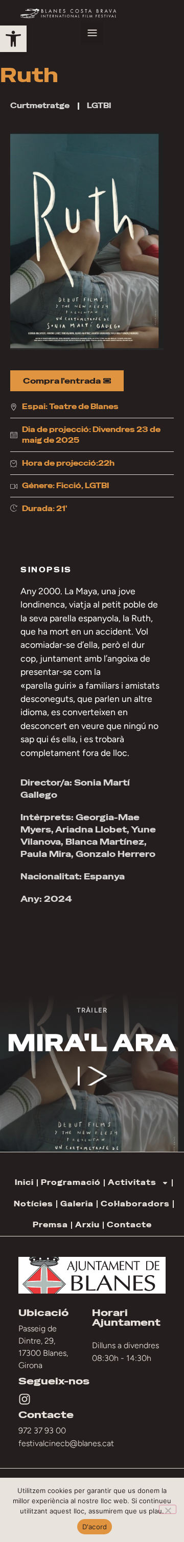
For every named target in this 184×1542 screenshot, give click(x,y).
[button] (92, 33)
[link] (13, 39)
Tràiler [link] (92, 1010)
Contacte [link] (129, 1224)
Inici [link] (24, 1182)
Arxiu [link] (87, 1224)
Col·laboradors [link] (135, 1203)
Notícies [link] (33, 1203)
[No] (167, 1509)
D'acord (94, 1527)
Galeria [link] (77, 1203)
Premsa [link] (50, 1224)
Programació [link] (71, 1182)
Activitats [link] (132, 1182)
